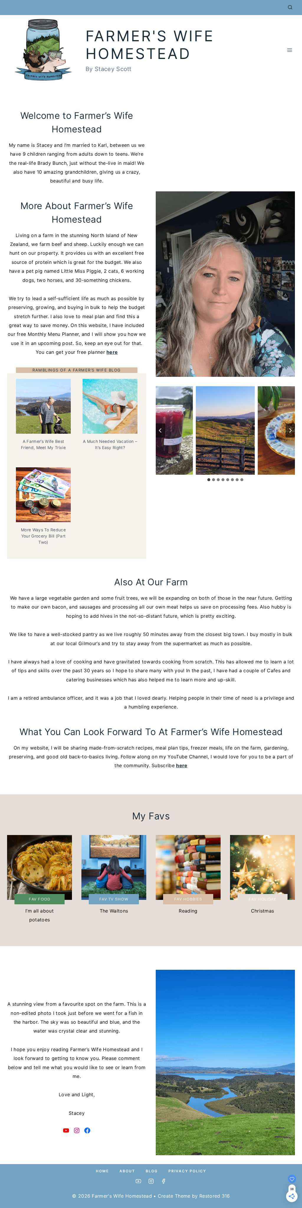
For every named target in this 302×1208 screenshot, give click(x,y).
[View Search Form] (290, 7)
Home (102, 1171)
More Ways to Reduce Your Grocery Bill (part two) (43, 536)
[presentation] (43, 406)
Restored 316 (214, 1196)
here (112, 352)
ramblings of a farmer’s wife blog (76, 370)
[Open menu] (289, 50)
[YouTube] (138, 1181)
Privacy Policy (187, 1171)
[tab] (208, 479)
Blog (152, 1171)
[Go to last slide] (160, 430)
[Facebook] (163, 1181)
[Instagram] (151, 1181)
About (127, 1171)
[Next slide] (290, 430)
